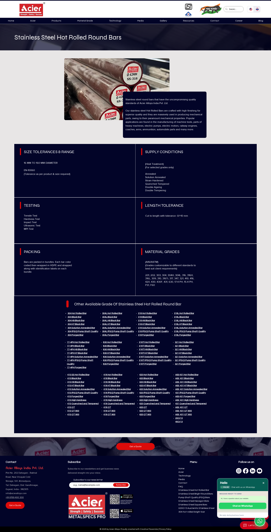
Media (181, 479)
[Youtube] (259, 471)
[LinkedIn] (252, 471)
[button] (56, 20)
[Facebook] (245, 471)
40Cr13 (179, 422)
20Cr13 (179, 418)
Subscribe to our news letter (88, 480)
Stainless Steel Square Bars (192, 504)
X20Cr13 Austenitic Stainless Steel (196, 508)
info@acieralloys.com (16, 493)
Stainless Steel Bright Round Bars (195, 494)
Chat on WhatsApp (243, 505)
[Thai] (257, 9)
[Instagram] (239, 471)
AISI (177, 378)
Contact (182, 483)
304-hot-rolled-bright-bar (191, 512)
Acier (181, 472)
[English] (250, 9)
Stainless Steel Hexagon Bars (193, 501)
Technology (184, 476)
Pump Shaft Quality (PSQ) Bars (194, 497)
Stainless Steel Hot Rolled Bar (193, 490)
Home (181, 468)
